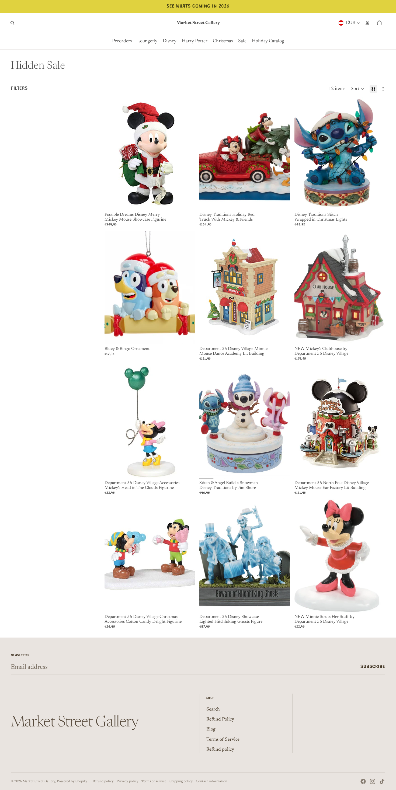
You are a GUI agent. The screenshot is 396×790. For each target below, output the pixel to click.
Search (213, 709)
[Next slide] (187, 154)
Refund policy (220, 749)
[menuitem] (122, 41)
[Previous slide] (113, 154)
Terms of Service (222, 739)
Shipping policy (181, 781)
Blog (211, 729)
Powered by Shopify (72, 781)
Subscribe (372, 666)
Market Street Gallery (39, 781)
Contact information (211, 781)
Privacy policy (127, 781)
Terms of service (153, 781)
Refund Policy (220, 719)
